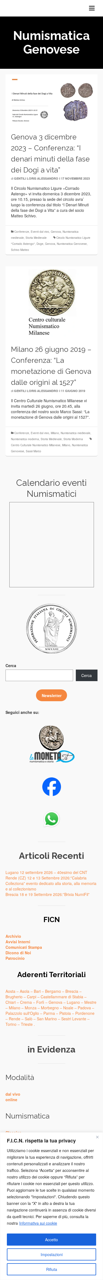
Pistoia (65, 1013)
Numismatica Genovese (72, 244)
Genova (56, 232)
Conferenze (21, 232)
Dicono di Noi (18, 952)
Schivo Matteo (20, 250)
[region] (51, 1206)
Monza (31, 1007)
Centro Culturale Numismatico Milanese (35, 445)
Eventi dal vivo (40, 232)
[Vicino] (97, 1137)
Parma (49, 1013)
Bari (37, 991)
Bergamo (53, 991)
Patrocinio (15, 958)
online (11, 1099)
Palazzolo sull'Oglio (22, 1013)
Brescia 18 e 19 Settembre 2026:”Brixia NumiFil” (47, 894)
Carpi (31, 996)
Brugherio (14, 996)
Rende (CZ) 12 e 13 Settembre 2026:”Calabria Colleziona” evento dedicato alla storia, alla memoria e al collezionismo (50, 883)
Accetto (51, 1239)
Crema (26, 1002)
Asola (24, 991)
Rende (14, 1018)
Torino (10, 1024)
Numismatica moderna (25, 439)
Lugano (73, 1002)
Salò (28, 1018)
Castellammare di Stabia (62, 996)
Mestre (90, 1002)
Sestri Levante (73, 1018)
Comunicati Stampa (23, 947)
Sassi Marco (33, 451)
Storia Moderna (73, 439)
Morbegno (50, 1007)
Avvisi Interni (17, 941)
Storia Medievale (36, 238)
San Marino (47, 1018)
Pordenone (84, 1013)
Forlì (40, 1002)
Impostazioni (52, 1254)
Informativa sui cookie (38, 1223)
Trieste (27, 1024)
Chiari (10, 1002)
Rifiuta (51, 1269)
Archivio (13, 936)
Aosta (10, 991)
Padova (84, 1007)
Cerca (10, 665)
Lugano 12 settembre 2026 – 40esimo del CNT (46, 872)
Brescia (71, 991)
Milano (55, 433)
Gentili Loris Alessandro (36, 178)
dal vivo (12, 1094)
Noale (68, 1007)
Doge (40, 244)
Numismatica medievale (75, 433)
